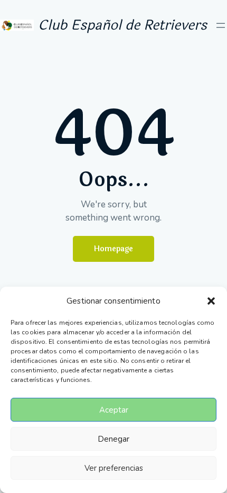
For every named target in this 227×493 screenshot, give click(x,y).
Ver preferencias (113, 468)
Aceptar (113, 410)
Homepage (113, 248)
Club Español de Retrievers (122, 25)
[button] (211, 301)
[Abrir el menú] (220, 25)
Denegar (113, 439)
